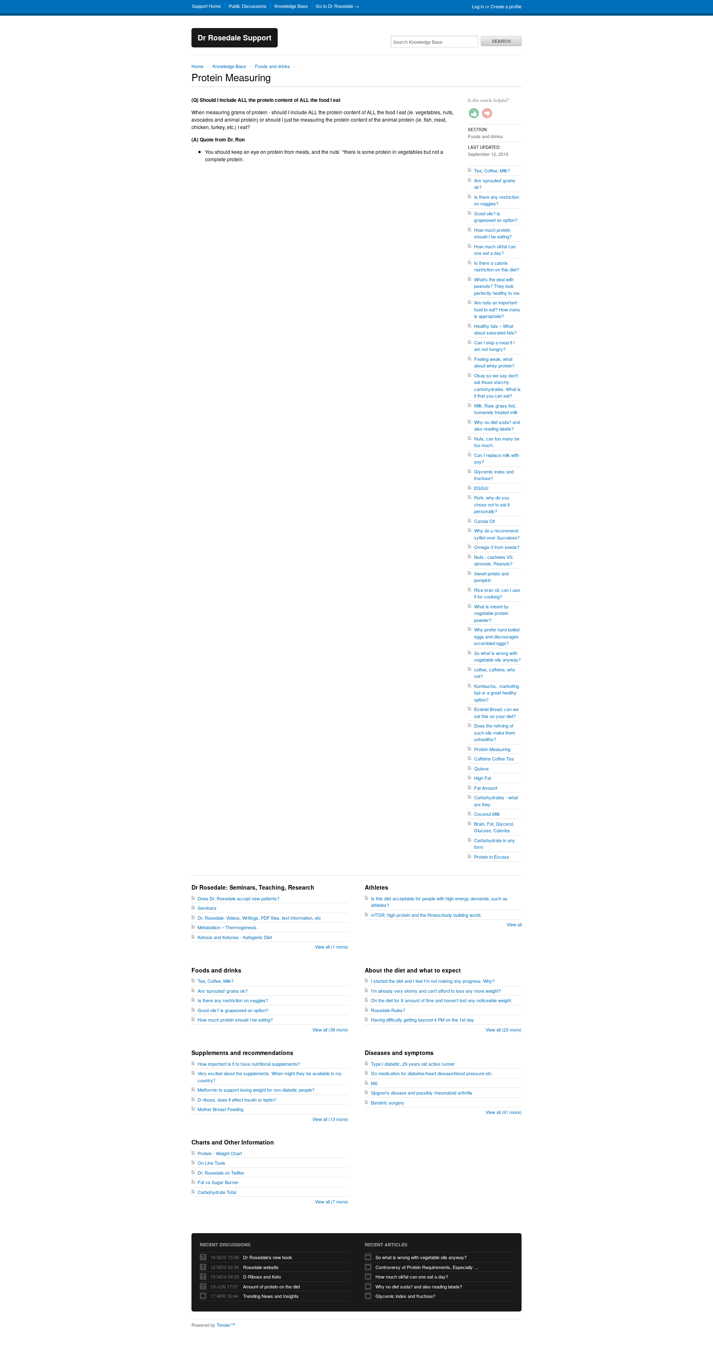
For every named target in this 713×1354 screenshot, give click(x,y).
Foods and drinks (272, 66)
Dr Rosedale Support (235, 37)
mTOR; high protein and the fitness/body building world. (426, 914)
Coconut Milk (487, 813)
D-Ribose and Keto (262, 1276)
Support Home (206, 5)
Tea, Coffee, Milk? (492, 170)
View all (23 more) (504, 1029)
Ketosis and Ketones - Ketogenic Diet (235, 937)
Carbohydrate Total (217, 1192)
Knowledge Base (291, 5)
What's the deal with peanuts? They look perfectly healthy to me (496, 286)
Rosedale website (261, 1267)
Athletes (376, 887)
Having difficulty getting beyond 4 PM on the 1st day (422, 1019)
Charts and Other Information (232, 1142)
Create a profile (506, 6)
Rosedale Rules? (388, 1010)
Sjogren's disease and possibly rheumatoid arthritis (421, 1092)
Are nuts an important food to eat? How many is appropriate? (497, 309)
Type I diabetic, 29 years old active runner (413, 1063)
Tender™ (226, 1324)
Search (501, 41)
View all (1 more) (331, 946)
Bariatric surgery (387, 1102)
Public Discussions (248, 5)
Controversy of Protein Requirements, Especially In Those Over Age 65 (427, 1267)
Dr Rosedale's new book (267, 1257)
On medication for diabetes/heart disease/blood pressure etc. (432, 1073)
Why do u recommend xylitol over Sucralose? (496, 534)
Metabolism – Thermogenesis (227, 927)
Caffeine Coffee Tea (494, 758)
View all (514, 924)
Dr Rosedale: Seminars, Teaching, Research (252, 887)
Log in (478, 6)
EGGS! (481, 488)
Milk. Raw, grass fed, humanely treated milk (496, 409)
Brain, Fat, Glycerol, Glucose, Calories (494, 827)
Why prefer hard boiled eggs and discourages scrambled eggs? (496, 636)
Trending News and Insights (271, 1296)
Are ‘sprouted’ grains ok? (223, 990)
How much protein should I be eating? (493, 233)
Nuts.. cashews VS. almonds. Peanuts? (494, 560)
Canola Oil (484, 521)
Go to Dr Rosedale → (337, 5)
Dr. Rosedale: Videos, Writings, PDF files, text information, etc (259, 917)
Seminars (207, 907)
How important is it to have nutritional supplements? (249, 1063)
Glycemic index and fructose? (405, 1296)
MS (374, 1083)
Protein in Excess (491, 856)
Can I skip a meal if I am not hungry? (494, 346)
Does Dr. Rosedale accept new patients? (238, 898)
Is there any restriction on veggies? (496, 200)
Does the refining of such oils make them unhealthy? (494, 732)
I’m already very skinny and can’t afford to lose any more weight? (436, 990)
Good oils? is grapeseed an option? (495, 217)
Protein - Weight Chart (220, 1153)
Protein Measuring (492, 749)
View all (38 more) (330, 1029)
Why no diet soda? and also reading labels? (497, 425)
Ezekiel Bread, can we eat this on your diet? (496, 712)
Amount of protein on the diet (271, 1286)
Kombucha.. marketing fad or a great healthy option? (496, 693)
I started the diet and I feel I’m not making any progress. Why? (433, 980)
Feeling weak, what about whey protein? (494, 362)
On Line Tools (211, 1162)
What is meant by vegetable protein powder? (491, 613)
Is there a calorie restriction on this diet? (496, 266)
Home (197, 66)
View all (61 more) (504, 1112)
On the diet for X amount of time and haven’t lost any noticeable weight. (441, 1000)
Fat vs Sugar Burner (218, 1182)
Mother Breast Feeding (220, 1109)
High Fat (482, 778)
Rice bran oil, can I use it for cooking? (497, 593)
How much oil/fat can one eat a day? (495, 250)
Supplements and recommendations (242, 1052)
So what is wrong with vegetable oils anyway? (497, 656)
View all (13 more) (330, 1119)
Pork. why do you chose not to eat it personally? (492, 504)
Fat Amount (485, 787)
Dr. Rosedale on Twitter (221, 1172)
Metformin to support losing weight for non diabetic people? (256, 1089)
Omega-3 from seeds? (496, 547)
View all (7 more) (331, 1201)
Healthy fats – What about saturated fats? (495, 329)
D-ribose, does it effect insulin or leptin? (237, 1099)
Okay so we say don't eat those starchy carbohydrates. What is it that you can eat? (497, 385)
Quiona (481, 768)
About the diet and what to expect (413, 970)
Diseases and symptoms (399, 1052)
